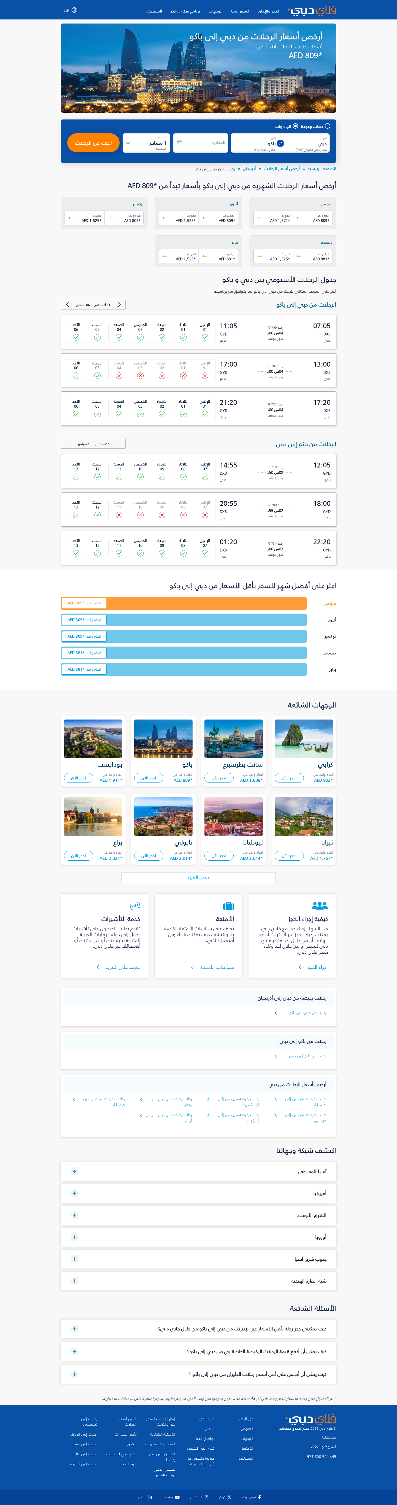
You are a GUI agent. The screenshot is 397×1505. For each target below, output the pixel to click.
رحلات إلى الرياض (83, 1434)
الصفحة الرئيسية (322, 168)
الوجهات (216, 11)
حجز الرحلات (244, 1419)
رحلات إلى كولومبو (82, 1464)
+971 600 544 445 (320, 1457)
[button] (198, 1171)
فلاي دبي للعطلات (121, 1454)
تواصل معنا (205, 1438)
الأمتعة (247, 1448)
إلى (273, 137)
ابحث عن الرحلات (93, 142)
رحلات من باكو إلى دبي (308, 1056)
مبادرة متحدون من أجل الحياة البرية (200, 1461)
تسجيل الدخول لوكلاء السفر (164, 1472)
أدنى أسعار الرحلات (127, 1421)
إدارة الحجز (206, 1419)
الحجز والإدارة (268, 11)
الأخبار (209, 1428)
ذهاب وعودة (312, 126)
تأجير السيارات (125, 1434)
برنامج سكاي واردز (185, 11)
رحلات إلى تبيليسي (89, 1421)
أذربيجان (249, 168)
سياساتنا (329, 1437)
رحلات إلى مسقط (83, 1444)
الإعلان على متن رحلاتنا (162, 1457)
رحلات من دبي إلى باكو (308, 1012)
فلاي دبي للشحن (200, 1448)
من (325, 137)
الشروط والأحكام (323, 1447)
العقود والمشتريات (160, 1444)
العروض (247, 1428)
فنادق (131, 1444)
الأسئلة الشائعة (162, 1434)
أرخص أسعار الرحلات (282, 168)
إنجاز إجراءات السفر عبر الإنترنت (160, 1421)
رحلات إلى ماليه (85, 1454)
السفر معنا (240, 11)
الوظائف (129, 1464)
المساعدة (154, 11)
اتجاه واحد (283, 126)
